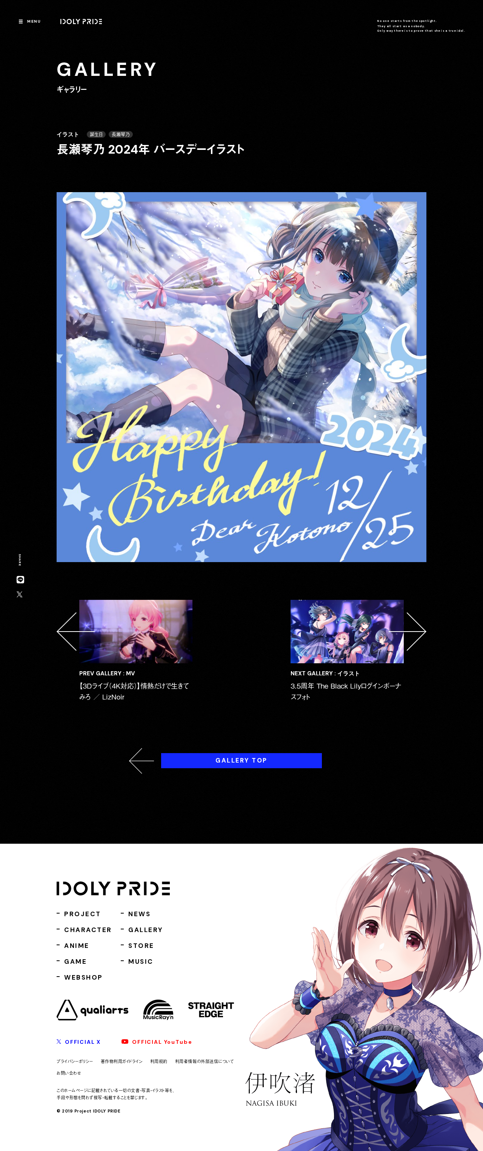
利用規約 (159, 1061)
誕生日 (96, 134)
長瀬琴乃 (121, 134)
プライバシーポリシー (75, 1061)
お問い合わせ (69, 1073)
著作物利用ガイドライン (122, 1061)
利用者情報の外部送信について (204, 1061)
